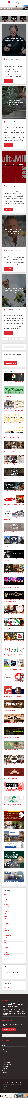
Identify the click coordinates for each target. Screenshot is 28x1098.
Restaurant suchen (6, 1062)
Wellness (13, 1007)
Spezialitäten (7, 945)
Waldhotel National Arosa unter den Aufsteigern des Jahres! (14, 290)
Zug (3, 1055)
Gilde (24, 1013)
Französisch (11, 1014)
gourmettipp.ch (9, 59)
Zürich (3, 1045)
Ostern (5, 928)
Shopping (15, 1014)
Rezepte (5, 942)
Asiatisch (19, 1011)
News (5, 925)
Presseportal (6, 930)
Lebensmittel (6, 921)
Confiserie (11, 1013)
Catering (4, 1011)
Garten (5, 901)
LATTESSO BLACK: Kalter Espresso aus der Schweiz (14, 39)
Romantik (6, 1007)
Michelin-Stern (7, 923)
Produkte (6, 933)
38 (20, 339)
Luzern (3, 1043)
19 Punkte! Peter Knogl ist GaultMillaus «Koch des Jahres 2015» (14, 231)
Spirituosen (6, 947)
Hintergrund (6, 911)
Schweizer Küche (5, 1014)
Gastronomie (6, 904)
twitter (4, 1089)
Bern (3, 1049)
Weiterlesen (8, 81)
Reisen (5, 940)
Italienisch (20, 1007)
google (6, 1089)
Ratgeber (6, 937)
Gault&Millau (6, 906)
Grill (8, 1011)
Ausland (5, 897)
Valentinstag (6, 954)
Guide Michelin (20, 1013)
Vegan (5, 957)
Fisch (23, 1011)
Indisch (6, 1013)
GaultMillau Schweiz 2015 (14, 165)
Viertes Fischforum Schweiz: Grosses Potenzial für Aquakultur (14, 103)
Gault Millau (13, 1004)
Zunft (15, 1013)
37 (16, 339)
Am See (21, 1009)
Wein (5, 959)
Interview (6, 918)
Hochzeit (6, 913)
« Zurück (5, 339)
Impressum (4, 1072)
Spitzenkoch (6, 949)
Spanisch (19, 1014)
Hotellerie (6, 916)
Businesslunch (7, 1009)
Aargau (3, 1053)
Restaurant (13, 1011)
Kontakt (3, 1070)
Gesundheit (6, 909)
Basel (3, 1047)
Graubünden (4, 1051)
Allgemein (6, 894)
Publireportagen (7, 935)
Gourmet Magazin (6, 1066)
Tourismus (6, 952)
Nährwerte (4, 1068)
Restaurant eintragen (10, 363)
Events (5, 899)
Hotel (4, 1004)
